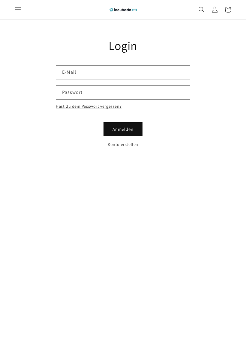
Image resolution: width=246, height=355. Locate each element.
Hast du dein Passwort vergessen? (89, 106)
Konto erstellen (123, 144)
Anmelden (123, 129)
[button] (18, 9)
